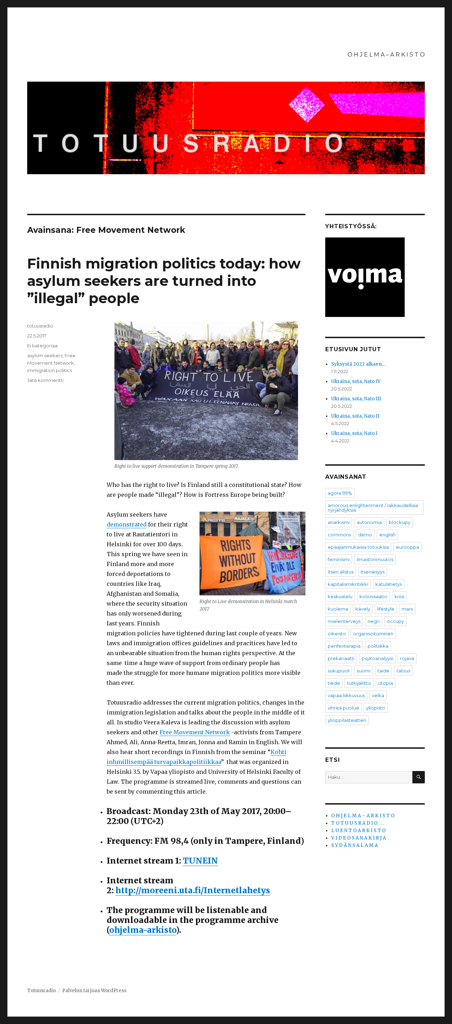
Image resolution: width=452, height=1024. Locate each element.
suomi (363, 670)
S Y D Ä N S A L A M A (354, 845)
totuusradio (40, 326)
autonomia (369, 522)
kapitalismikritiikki (348, 584)
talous (403, 670)
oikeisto (337, 633)
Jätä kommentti (45, 380)
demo (365, 534)
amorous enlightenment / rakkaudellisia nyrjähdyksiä (373, 507)
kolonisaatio (373, 596)
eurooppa (407, 547)
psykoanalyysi (377, 658)
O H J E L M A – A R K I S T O (386, 54)
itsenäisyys (373, 572)
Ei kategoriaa (42, 345)
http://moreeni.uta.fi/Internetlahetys (192, 890)
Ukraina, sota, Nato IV (356, 381)
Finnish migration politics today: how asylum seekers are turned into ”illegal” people (164, 281)
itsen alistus (340, 572)
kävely (362, 609)
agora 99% (340, 493)
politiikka (378, 646)
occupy (395, 621)
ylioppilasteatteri (347, 720)
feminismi (339, 559)
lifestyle (385, 609)
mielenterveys (344, 621)
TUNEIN (200, 860)
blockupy (399, 522)
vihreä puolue (343, 708)
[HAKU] (418, 777)
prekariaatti (341, 658)
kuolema (338, 609)
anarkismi (339, 522)
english (387, 534)
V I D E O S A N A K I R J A (358, 838)
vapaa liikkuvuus (346, 695)
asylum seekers (45, 355)
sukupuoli (339, 670)
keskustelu (340, 596)
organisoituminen (373, 633)
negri (374, 621)
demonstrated (127, 524)
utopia (385, 683)
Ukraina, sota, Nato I (354, 433)
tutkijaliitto (359, 683)
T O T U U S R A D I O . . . (357, 823)
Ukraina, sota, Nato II (355, 416)
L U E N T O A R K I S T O (358, 831)
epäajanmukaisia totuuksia (358, 547)
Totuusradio (41, 991)
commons (339, 534)
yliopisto (375, 708)
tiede (334, 683)
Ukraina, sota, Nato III (356, 399)
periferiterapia (344, 646)
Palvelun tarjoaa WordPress (94, 991)
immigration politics (49, 370)
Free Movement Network (195, 732)
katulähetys (388, 584)
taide (383, 670)
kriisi (399, 596)
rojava (407, 658)
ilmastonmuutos (375, 559)
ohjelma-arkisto (142, 930)
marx (407, 609)
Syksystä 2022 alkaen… (358, 364)
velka (378, 695)
